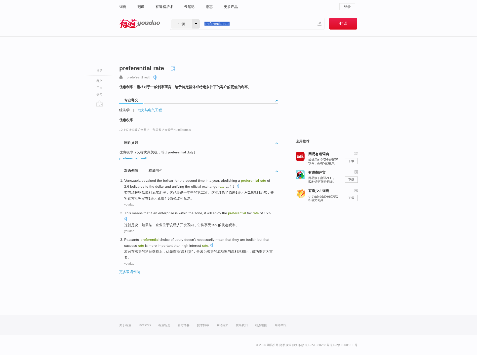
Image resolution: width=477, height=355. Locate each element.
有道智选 (164, 325)
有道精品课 (164, 7)
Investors (145, 325)
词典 (122, 7)
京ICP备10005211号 (344, 345)
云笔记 (189, 7)
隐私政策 (285, 345)
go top (99, 103)
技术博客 (203, 325)
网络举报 (280, 325)
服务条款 (298, 345)
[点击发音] (238, 186)
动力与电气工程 (150, 110)
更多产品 (231, 7)
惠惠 (209, 7)
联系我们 (242, 325)
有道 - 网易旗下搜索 (139, 23)
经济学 (124, 110)
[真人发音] (155, 77)
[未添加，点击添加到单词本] (174, 68)
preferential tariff (133, 158)
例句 (99, 94)
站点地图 (261, 325)
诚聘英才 (222, 325)
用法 (99, 87)
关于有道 (125, 325)
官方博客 (184, 325)
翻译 (140, 7)
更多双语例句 (129, 272)
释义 (99, 81)
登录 (347, 7)
